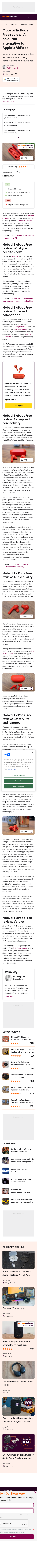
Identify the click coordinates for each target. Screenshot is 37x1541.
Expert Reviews (9, 17)
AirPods (15, 256)
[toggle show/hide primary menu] (33, 16)
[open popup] (30, 158)
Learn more (7, 101)
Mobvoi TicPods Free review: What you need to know (17, 116)
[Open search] (27, 16)
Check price (18, 405)
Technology (14, 24)
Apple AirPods (21, 327)
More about (10, 996)
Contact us (7, 1490)
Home (4, 24)
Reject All (18, 780)
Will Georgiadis (12, 68)
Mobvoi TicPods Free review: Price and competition (17, 124)
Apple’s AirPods (25, 221)
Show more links (18, 137)
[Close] (32, 752)
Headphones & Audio (28, 24)
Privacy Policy (20, 1532)
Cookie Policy (12, 769)
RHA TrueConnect (21, 329)
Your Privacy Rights (18, 775)
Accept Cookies (18, 786)
